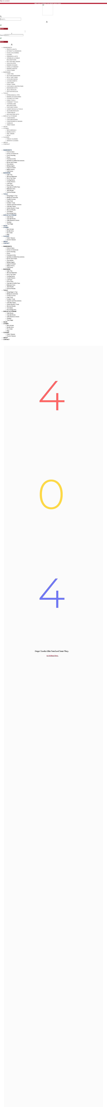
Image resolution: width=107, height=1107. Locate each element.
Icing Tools (11, 100)
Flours (9, 54)
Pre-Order (10, 134)
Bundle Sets (11, 132)
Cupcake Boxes (12, 119)
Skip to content (5, 1)
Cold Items (11, 70)
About (5, 142)
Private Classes (12, 141)
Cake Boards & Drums (14, 121)
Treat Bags (11, 125)
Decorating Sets (13, 114)
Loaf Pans (10, 83)
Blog (8, 135)
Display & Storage (10, 116)
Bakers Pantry (12, 68)
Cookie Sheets (12, 81)
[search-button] (1, 17)
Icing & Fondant (12, 67)
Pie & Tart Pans (12, 77)
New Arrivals (11, 130)
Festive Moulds (12, 91)
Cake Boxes (11, 118)
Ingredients (7, 47)
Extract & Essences (14, 51)
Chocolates (11, 63)
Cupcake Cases (12, 107)
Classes (6, 137)
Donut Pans (11, 84)
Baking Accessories (14, 97)
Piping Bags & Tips (13, 95)
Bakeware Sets (12, 88)
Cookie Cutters (12, 98)
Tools (5, 93)
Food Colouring (13, 53)
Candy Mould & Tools (15, 109)
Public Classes (12, 139)
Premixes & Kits (12, 56)
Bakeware (6, 72)
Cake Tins (10, 74)
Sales (5, 126)
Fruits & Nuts (12, 49)
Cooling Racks (12, 79)
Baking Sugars (12, 65)
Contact (6, 144)
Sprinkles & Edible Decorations (13, 59)
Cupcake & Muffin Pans (15, 86)
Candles (10, 123)
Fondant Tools (12, 102)
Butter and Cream (13, 61)
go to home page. (52, 656)
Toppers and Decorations (11, 104)
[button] (11, 33)
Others (6, 128)
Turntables (11, 112)
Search (2, 35)
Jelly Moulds (11, 90)
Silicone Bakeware (13, 76)
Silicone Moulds (13, 111)
